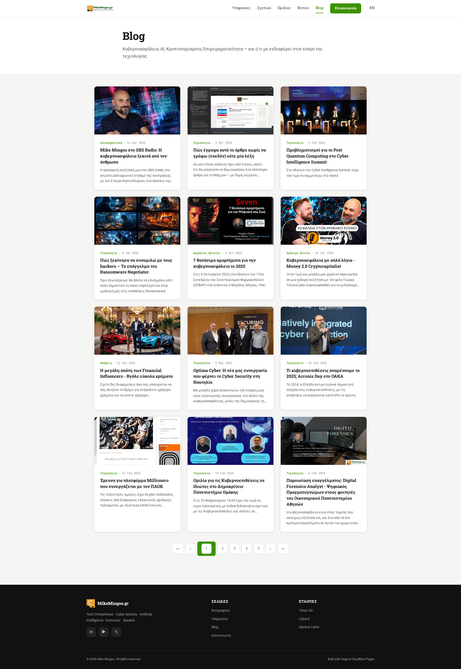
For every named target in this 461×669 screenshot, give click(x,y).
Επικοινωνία (345, 8)
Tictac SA (306, 610)
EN (372, 8)
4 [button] (247, 549)
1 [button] (206, 549)
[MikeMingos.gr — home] (100, 8)
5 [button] (259, 549)
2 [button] (223, 549)
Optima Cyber (309, 627)
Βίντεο (303, 8)
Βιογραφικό (221, 610)
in (91, 631)
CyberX (304, 619)
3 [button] (235, 549)
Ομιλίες (284, 8)
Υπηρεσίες (241, 8)
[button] (178, 549)
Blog (319, 8)
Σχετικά (264, 8)
